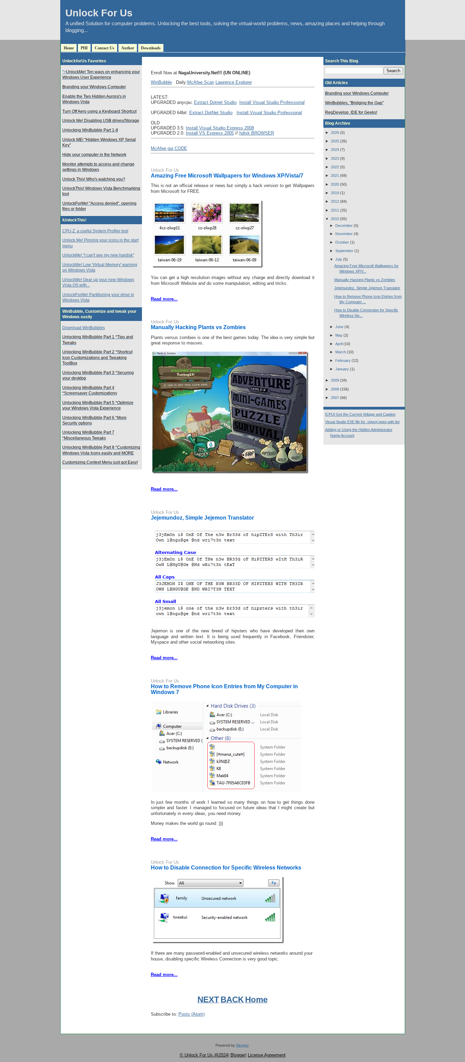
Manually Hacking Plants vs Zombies (198, 327)
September (344, 251)
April (338, 344)
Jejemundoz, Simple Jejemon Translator (202, 518)
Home (69, 48)
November (344, 234)
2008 (335, 389)
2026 (335, 132)
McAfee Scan (200, 82)
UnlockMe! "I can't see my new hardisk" (98, 255)
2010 (335, 219)
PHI (84, 48)
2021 (335, 175)
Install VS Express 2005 (210, 133)
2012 (335, 201)
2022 (335, 167)
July (338, 259)
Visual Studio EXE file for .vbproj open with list (362, 422)
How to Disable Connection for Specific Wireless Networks (226, 868)
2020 (335, 184)
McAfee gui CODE (169, 148)
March (340, 352)
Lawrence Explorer (233, 82)
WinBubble (161, 82)
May (338, 335)
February (343, 360)
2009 (335, 380)
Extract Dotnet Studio (215, 102)
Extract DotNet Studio (211, 112)
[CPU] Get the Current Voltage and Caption (360, 414)
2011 (335, 210)
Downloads (151, 48)
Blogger (242, 1045)
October (342, 242)
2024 (335, 150)
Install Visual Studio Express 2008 (220, 127)
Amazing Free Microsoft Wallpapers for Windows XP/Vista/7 (227, 176)
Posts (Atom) (191, 1014)
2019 (335, 193)
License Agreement (267, 1055)
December (344, 226)
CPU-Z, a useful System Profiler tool (95, 231)
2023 (335, 158)
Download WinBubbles (83, 328)
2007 (335, 398)
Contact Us (104, 48)
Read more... (164, 299)
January (342, 369)
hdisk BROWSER (256, 133)
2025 (335, 141)
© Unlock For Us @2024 (204, 1055)
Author (127, 48)
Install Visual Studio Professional (272, 102)
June (339, 327)
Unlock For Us (98, 12)
